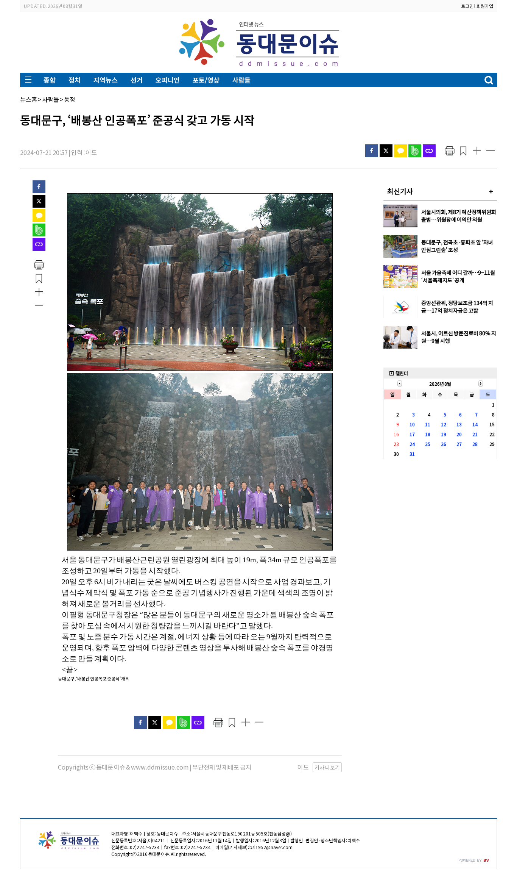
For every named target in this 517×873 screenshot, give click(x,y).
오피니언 (168, 79)
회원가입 (485, 6)
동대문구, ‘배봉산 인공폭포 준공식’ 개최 (93, 678)
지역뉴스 (105, 79)
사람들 (241, 79)
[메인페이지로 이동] (258, 67)
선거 (137, 79)
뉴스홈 (28, 99)
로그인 (467, 6)
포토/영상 (206, 79)
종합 (50, 79)
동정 (69, 99)
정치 (75, 79)
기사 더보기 (327, 767)
